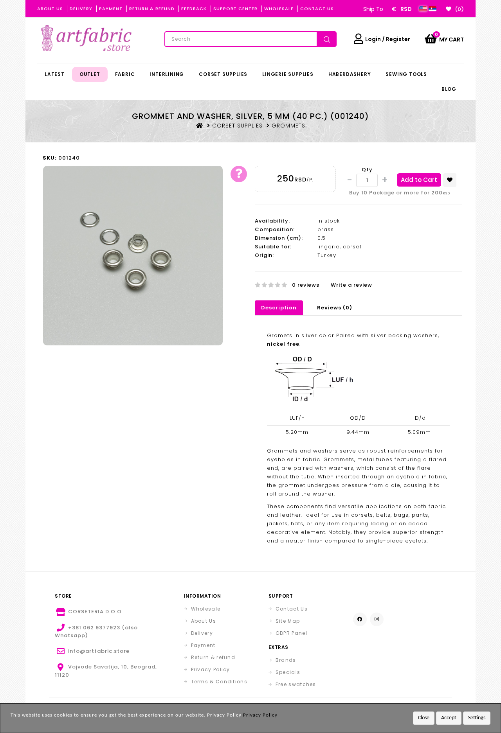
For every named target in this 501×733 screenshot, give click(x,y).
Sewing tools (406, 74)
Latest (55, 74)
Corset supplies (223, 74)
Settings (476, 718)
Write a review (351, 285)
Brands (286, 660)
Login (373, 39)
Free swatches (296, 684)
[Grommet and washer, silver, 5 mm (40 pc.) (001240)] (133, 255)
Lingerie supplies (288, 74)
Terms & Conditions (219, 681)
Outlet (89, 74)
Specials (288, 672)
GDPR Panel (291, 633)
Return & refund (213, 657)
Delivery (81, 8)
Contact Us (317, 8)
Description (279, 307)
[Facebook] (360, 619)
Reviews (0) (334, 307)
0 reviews (305, 285)
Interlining (167, 74)
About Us (50, 8)
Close (423, 718)
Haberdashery (349, 74)
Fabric (125, 74)
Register (398, 39)
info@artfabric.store (99, 651)
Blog (449, 89)
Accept (448, 718)
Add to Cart (419, 180)
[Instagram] (377, 619)
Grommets (288, 125)
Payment (111, 8)
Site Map (288, 621)
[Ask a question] (239, 174)
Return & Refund (152, 8)
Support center (235, 8)
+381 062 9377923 (94, 627)
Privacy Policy (210, 669)
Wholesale (279, 8)
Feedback (194, 8)
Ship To (373, 9)
